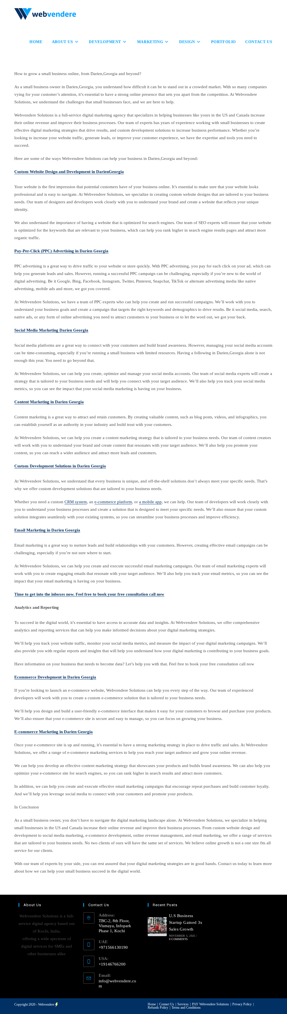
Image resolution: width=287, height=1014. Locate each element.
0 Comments (178, 939)
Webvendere (46, 1004)
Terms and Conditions (186, 1008)
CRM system (75, 502)
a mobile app (150, 502)
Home (152, 1004)
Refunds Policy (158, 1008)
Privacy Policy (242, 1004)
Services (183, 1004)
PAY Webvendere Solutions (210, 1004)
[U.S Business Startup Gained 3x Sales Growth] (157, 926)
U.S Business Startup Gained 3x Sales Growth (186, 922)
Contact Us (166, 1004)
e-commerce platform (113, 502)
